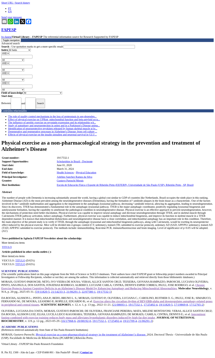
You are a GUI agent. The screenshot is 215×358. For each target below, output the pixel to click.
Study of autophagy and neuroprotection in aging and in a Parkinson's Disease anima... (54, 125)
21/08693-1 (120, 304)
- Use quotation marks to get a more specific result (32, 46)
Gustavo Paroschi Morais (70, 180)
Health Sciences (65, 172)
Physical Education (86, 172)
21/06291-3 (73, 291)
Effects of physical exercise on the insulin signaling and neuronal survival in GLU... (52, 134)
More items (8, 242)
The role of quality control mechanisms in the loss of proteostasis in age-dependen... (52, 116)
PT (9, 8)
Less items (19, 242)
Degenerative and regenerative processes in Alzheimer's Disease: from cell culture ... (52, 131)
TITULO (7, 247)
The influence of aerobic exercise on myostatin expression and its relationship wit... (52, 122)
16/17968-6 (69, 321)
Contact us (86, 352)
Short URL (7, 2)
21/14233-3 (58, 291)
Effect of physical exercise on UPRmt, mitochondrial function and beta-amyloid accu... (54, 119)
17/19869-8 (181, 304)
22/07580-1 (89, 291)
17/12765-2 (196, 304)
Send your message (11, 17)
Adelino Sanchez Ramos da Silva (74, 176)
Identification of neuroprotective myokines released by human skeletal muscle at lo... (52, 128)
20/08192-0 (84, 321)
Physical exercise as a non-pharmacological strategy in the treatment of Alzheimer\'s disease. (91, 334)
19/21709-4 (130, 321)
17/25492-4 (151, 304)
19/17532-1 (104, 291)
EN (10, 11)
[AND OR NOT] (5, 53)
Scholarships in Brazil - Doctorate (75, 161)
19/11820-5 (43, 291)
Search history (22, 2)
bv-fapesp (6, 36)
